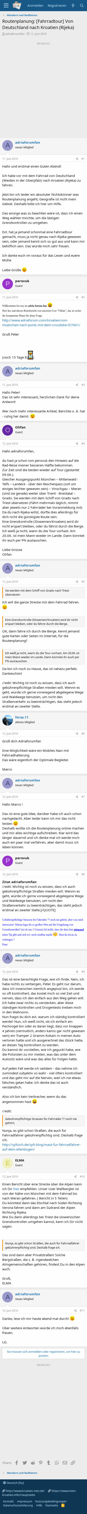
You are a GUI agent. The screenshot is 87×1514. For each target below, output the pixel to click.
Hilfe (39, 1505)
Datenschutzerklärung (18, 1505)
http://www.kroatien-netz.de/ (25, 1491)
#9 (83, 972)
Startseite (51, 1505)
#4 (83, 443)
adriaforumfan (15, 34)
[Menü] (6, 5)
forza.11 (22, 717)
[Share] (77, 159)
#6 (83, 733)
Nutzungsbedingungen (50, 1501)
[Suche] (81, 5)
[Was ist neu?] (72, 5)
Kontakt (8, 1501)
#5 (83, 582)
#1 (83, 159)
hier (16, 1188)
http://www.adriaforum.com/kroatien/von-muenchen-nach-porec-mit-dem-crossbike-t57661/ (41, 322)
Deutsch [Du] (15, 1483)
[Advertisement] (43, 90)
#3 (83, 385)
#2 (83, 297)
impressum (24, 1501)
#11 (82, 1310)
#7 (83, 797)
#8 (83, 874)
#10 (82, 1176)
